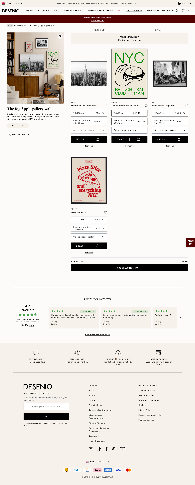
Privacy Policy (42, 423)
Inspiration (152, 11)
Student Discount (97, 423)
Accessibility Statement (100, 410)
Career (92, 400)
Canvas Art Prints (74, 11)
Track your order (146, 395)
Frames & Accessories (100, 11)
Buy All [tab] (159, 30)
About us (93, 385)
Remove (89, 146)
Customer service (146, 390)
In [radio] (23, 125)
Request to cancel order (150, 415)
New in (46, 11)
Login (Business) (97, 441)
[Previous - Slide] (45, 317)
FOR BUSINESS (169, 11)
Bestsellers (33, 11)
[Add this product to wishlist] (105, 106)
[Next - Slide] (180, 317)
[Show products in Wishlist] (183, 10)
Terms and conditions (148, 400)
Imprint (92, 395)
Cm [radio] (12, 125)
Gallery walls (134, 11)
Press (91, 390)
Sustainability (95, 405)
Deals (120, 11)
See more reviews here (97, 334)
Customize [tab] (100, 30)
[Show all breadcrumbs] (10, 25)
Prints (57, 11)
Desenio (106, 477)
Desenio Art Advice (147, 385)
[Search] (177, 11)
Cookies (142, 405)
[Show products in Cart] (189, 10)
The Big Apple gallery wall (44, 25)
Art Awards (94, 436)
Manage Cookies (146, 420)
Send (46, 416)
